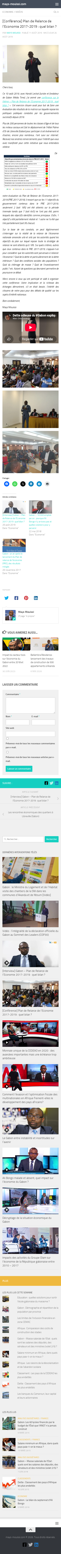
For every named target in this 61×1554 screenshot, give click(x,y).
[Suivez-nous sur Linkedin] (57, 783)
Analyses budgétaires (28, 1418)
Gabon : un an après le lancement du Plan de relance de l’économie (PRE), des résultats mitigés (12, 560)
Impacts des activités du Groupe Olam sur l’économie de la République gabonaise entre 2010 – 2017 (28, 1261)
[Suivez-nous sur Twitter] (51, 783)
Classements (24, 1439)
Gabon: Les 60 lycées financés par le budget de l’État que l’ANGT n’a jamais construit (37, 1426)
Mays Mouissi (13, 33)
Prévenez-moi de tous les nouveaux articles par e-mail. (30, 759)
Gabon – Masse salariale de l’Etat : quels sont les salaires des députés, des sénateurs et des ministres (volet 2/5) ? (38, 1464)
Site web (10, 728)
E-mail (36, 716)
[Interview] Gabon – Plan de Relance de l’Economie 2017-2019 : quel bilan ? (13, 518)
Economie (8, 12)
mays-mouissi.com (14, 4)
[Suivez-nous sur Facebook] (46, 783)
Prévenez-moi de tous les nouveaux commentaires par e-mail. (30, 745)
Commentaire (13, 694)
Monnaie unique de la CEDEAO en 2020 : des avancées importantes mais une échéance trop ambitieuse (29, 1054)
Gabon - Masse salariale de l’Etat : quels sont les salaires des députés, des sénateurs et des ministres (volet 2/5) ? (37, 1342)
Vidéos (19, 12)
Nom (9, 716)
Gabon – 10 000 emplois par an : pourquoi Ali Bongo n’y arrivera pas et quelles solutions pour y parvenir (40, 522)
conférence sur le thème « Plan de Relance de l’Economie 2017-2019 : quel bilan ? (30, 101)
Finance (44, 1418)
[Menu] (57, 4)
